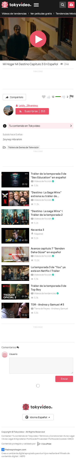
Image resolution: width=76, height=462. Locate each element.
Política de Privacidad (37, 438)
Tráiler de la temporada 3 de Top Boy (48, 287)
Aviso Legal (69, 435)
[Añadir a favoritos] (44, 96)
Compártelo (16, 97)
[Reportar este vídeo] (71, 96)
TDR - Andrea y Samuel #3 (47, 304)
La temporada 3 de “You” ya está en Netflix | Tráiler (48, 268)
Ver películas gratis (41, 13)
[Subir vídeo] (71, 5)
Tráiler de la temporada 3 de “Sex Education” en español (48, 175)
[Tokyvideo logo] (16, 5)
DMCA (71, 438)
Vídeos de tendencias (14, 13)
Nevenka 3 (37, 229)
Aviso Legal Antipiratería (13, 438)
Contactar (6, 435)
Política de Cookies (58, 438)
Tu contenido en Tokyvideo (25, 435)
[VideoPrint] (44, 443)
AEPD (22, 456)
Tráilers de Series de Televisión (23, 147)
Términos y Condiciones (50, 435)
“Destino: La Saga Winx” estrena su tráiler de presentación (46, 194)
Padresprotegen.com (15, 449)
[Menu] (36, 5)
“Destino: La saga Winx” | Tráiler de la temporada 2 (47, 212)
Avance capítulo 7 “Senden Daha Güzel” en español (48, 250)
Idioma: (38, 417)
